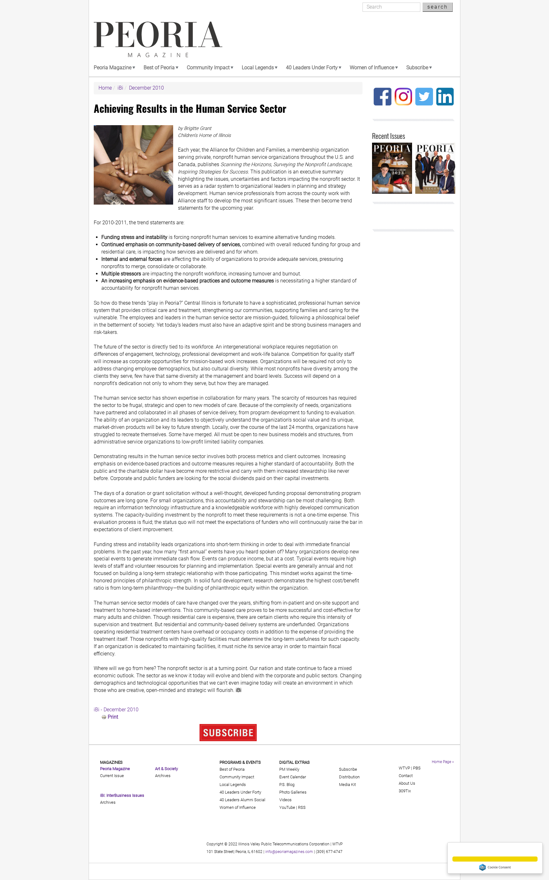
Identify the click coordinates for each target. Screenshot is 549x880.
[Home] (158, 39)
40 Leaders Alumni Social (242, 799)
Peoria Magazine (113, 67)
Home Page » (443, 762)
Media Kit (347, 784)
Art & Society (166, 768)
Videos (285, 799)
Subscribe (417, 67)
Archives (108, 802)
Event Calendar (292, 777)
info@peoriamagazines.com (289, 852)
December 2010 (146, 88)
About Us (407, 783)
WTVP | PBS (410, 768)
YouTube (287, 807)
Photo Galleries (293, 792)
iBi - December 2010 (116, 710)
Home (105, 88)
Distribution (349, 777)
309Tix (405, 791)
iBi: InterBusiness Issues (122, 795)
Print (113, 717)
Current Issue (112, 775)
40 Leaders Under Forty (312, 67)
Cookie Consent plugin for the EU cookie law (495, 867)
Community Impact (208, 67)
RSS (302, 807)
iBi (120, 88)
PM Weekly (289, 769)
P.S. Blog (287, 784)
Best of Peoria (159, 67)
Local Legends (258, 67)
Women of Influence (372, 67)
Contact (406, 775)
